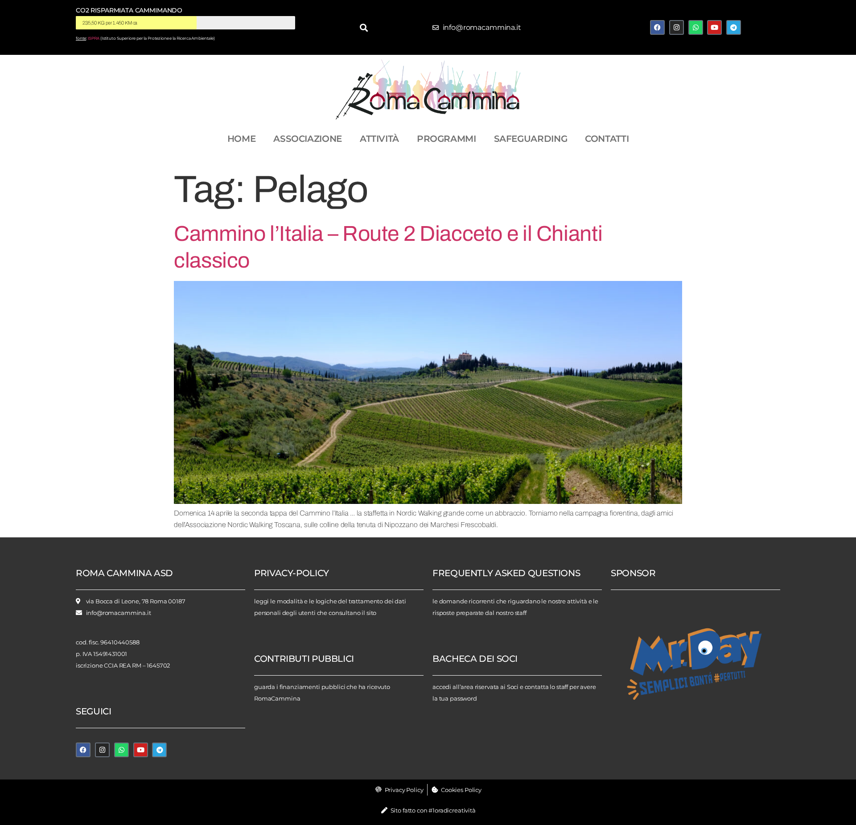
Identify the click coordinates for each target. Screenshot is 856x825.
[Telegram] (733, 27)
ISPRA (93, 38)
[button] (364, 27)
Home (241, 138)
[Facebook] (657, 27)
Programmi (446, 138)
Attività (379, 138)
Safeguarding (531, 138)
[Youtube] (714, 27)
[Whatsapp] (695, 27)
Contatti (607, 138)
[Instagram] (676, 27)
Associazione (307, 138)
